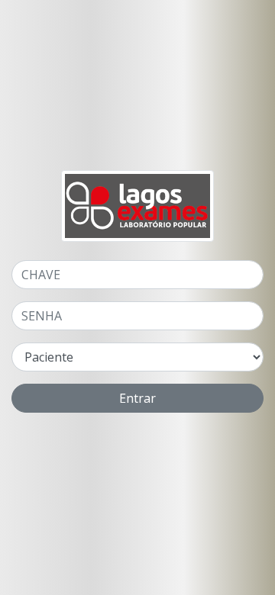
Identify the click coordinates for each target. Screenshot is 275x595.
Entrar (137, 398)
